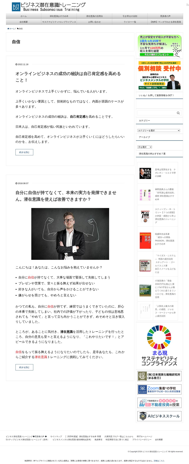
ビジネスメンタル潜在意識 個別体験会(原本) (72, 439)
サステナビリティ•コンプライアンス (59, 22)
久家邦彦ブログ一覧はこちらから (119, 436)
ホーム (24, 16)
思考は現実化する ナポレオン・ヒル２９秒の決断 (165, 172)
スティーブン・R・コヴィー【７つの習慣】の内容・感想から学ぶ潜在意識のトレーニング (165, 216)
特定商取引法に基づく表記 (117, 439)
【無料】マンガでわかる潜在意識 (165, 22)
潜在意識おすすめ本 (59, 16)
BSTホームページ (144, 436)
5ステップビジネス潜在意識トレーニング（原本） (27, 439)
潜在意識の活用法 (94, 16)
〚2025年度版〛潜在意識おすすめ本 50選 (83, 436)
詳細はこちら (159, 461)
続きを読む (24, 152)
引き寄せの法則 (130, 16)
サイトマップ (56, 436)
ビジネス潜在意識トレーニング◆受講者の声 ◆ (26, 436)
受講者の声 (165, 16)
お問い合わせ (94, 22)
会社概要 (23, 22)
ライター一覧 (130, 22)
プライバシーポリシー (141, 439)
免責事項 (98, 439)
